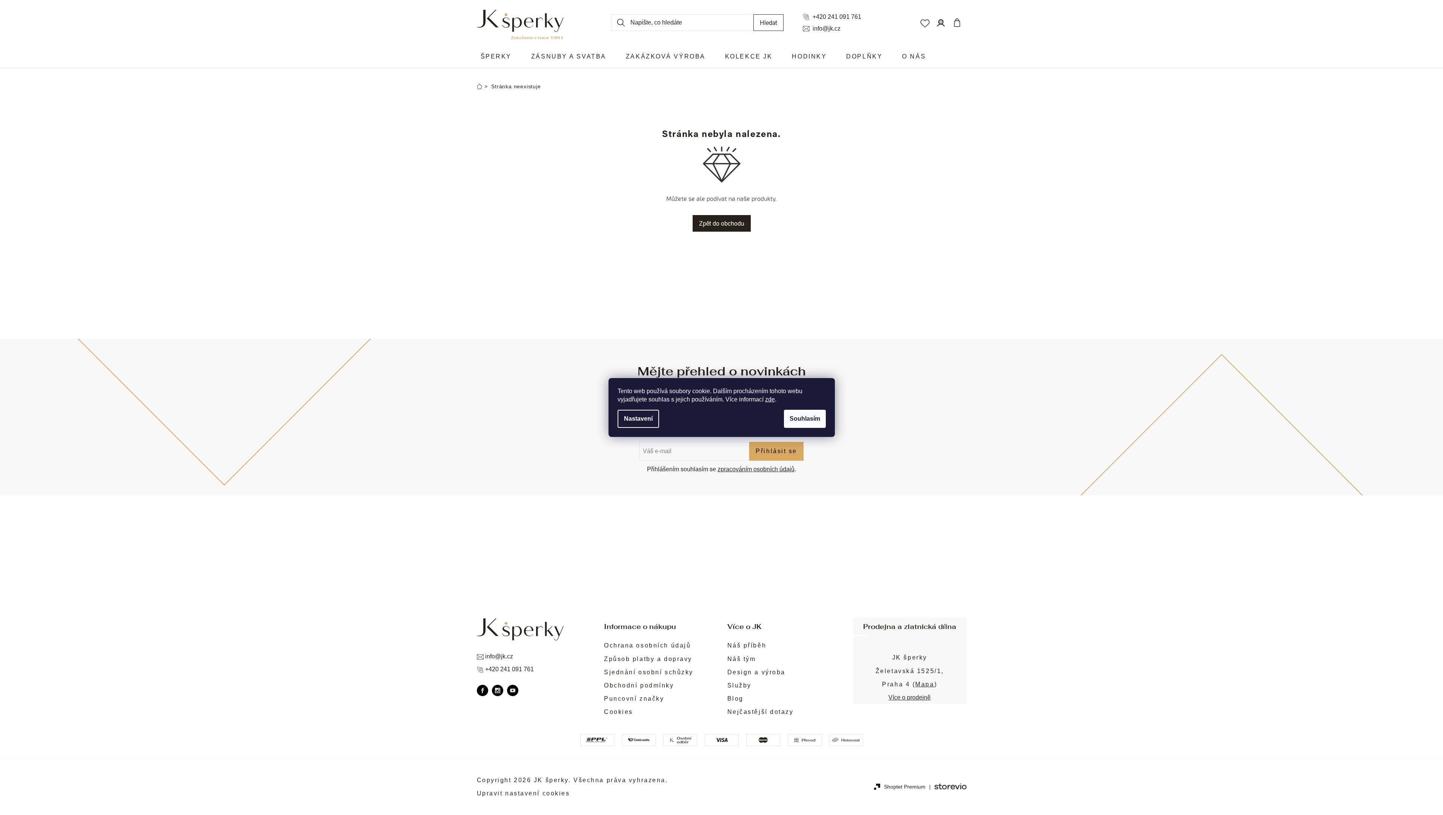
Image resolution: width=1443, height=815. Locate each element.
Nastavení (638, 418)
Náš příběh (747, 645)
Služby (739, 685)
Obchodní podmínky (639, 685)
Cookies (618, 712)
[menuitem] (496, 56)
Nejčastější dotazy (760, 712)
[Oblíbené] (924, 22)
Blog (735, 698)
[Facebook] (482, 690)
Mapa (924, 684)
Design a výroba (756, 672)
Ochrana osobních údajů (647, 645)
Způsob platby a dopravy (648, 659)
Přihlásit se (776, 451)
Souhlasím (805, 418)
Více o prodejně (909, 697)
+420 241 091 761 (837, 17)
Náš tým (741, 659)
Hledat (768, 22)
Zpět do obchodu (721, 223)
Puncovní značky (634, 698)
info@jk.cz (827, 29)
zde (770, 399)
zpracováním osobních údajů (756, 469)
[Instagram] (497, 690)
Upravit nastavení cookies (523, 793)
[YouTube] (512, 690)
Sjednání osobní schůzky (648, 672)
